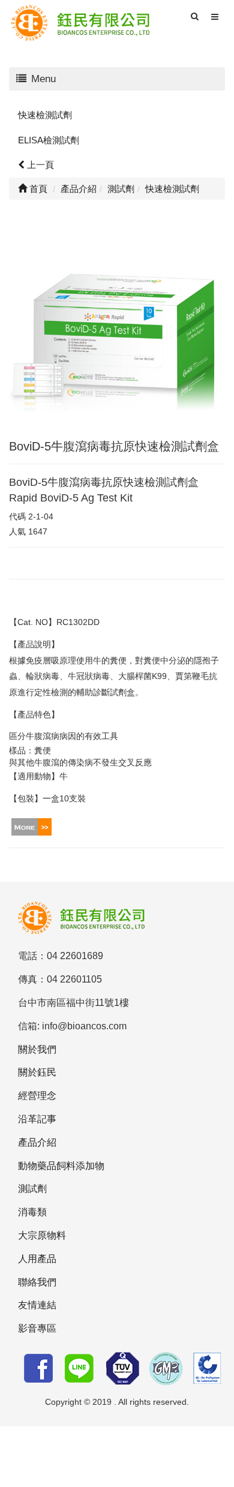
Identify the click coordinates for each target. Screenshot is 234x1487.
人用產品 (37, 1259)
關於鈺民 (37, 1072)
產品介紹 (37, 1142)
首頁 (37, 189)
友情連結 (37, 1305)
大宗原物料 (42, 1235)
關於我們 (37, 1049)
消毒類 (32, 1212)
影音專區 (37, 1328)
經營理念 (37, 1096)
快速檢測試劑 (45, 115)
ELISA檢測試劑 (48, 140)
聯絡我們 (37, 1282)
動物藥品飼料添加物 (61, 1166)
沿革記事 (37, 1119)
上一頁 (39, 165)
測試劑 (32, 1188)
